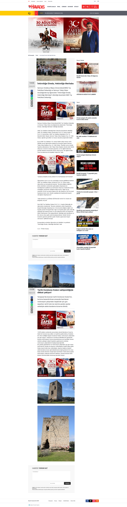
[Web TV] (95, 1)
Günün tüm (94, 13)
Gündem (64, 6)
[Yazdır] (32, 103)
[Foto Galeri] (98, 1)
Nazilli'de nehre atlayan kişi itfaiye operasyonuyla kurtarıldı (58, 13)
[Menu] (83, 6)
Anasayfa (32, 55)
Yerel (58, 6)
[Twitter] (32, 93)
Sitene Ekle (50, 1)
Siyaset (76, 6)
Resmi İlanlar (51, 6)
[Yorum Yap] (32, 106)
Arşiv (45, 1)
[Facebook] (32, 91)
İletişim (60, 500)
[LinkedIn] (32, 96)
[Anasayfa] (29, 1)
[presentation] (33, 13)
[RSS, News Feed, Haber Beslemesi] (97, 501)
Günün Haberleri (40, 1)
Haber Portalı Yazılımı (34, 505)
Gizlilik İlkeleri (66, 500)
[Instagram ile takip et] (94, 501)
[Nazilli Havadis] (36, 6)
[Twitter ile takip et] (90, 501)
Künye (55, 500)
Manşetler (33, 1)
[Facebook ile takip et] (87, 501)
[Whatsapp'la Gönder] (32, 98)
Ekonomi (70, 6)
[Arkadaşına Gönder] (32, 101)
